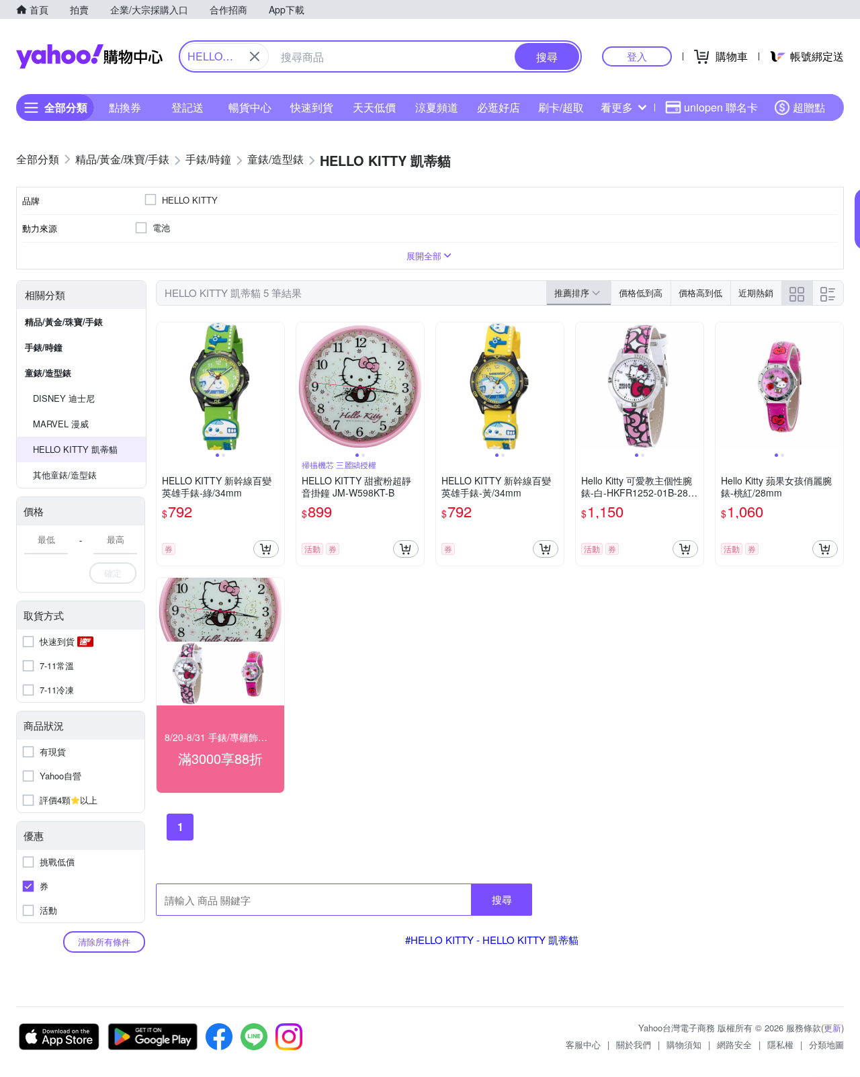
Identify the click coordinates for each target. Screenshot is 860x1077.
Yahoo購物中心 (89, 56)
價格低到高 (640, 292)
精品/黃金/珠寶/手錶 (64, 321)
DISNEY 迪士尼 (64, 398)
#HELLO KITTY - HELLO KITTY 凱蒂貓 (491, 940)
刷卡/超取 (561, 107)
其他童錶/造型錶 (65, 474)
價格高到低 (700, 292)
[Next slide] (275, 386)
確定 (113, 572)
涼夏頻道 (436, 107)
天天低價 (374, 107)
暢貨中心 (249, 107)
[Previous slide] (165, 386)
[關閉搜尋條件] (255, 56)
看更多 (617, 107)
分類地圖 (826, 1044)
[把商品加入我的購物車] (266, 549)
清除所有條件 (104, 941)
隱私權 (780, 1044)
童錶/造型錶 (48, 372)
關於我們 (633, 1044)
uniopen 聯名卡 (721, 107)
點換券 (125, 107)
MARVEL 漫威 (61, 423)
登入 (637, 56)
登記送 (187, 107)
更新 (832, 1027)
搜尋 (502, 899)
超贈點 (809, 107)
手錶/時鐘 (43, 347)
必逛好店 (498, 107)
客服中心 (583, 1044)
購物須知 (683, 1044)
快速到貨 (311, 107)
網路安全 (734, 1044)
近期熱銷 (755, 292)
